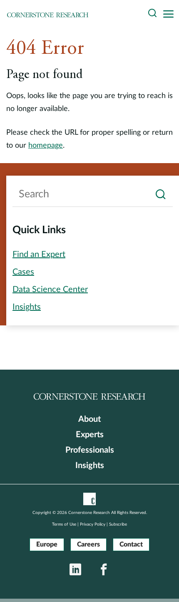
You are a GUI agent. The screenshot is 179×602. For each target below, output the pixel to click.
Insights (89, 465)
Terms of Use (64, 524)
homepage (45, 145)
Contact (131, 544)
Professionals (89, 450)
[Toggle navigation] (170, 14)
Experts (90, 435)
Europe (46, 544)
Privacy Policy (92, 524)
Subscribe (118, 524)
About (89, 419)
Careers (88, 544)
